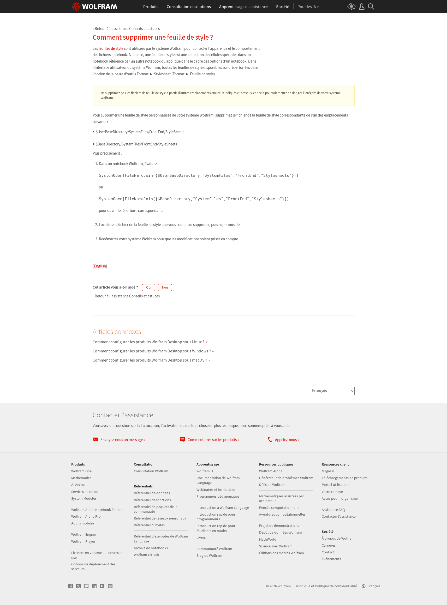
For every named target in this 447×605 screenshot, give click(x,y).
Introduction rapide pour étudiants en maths (215, 528)
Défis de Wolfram (272, 484)
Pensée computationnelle (279, 507)
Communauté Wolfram (214, 548)
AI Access (78, 484)
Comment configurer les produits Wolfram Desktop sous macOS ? (150, 360)
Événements (331, 559)
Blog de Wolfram (209, 555)
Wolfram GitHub (146, 554)
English (100, 266)
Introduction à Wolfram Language (222, 507)
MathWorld (267, 539)
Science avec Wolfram (276, 546)
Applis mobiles (82, 523)
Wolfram (284, 586)
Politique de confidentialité (336, 586)
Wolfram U (204, 471)
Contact (328, 552)
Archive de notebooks (151, 548)
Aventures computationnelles (282, 514)
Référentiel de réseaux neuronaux (160, 518)
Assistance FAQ (333, 509)
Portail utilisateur (335, 484)
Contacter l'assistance (339, 516)
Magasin (328, 471)
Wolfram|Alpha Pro (86, 516)
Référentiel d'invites (149, 525)
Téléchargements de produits (344, 477)
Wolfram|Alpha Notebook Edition (97, 509)
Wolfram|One (81, 471)
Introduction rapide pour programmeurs (215, 516)
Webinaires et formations (215, 489)
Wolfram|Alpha (270, 471)
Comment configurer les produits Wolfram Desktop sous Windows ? (152, 350)
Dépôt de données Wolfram (280, 532)
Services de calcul (84, 491)
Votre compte (332, 491)
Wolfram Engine (83, 534)
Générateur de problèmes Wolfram (286, 477)
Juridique (302, 586)
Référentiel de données (152, 493)
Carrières (329, 545)
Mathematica (81, 477)
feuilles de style (111, 48)
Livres (201, 537)
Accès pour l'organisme (340, 498)
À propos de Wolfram (338, 538)
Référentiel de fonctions (152, 500)
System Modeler (83, 498)
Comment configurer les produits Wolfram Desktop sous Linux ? (148, 341)
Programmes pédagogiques (217, 496)
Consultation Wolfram (151, 471)
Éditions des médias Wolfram (281, 553)
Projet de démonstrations (279, 525)
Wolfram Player (83, 541)
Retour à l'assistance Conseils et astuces (127, 28)
